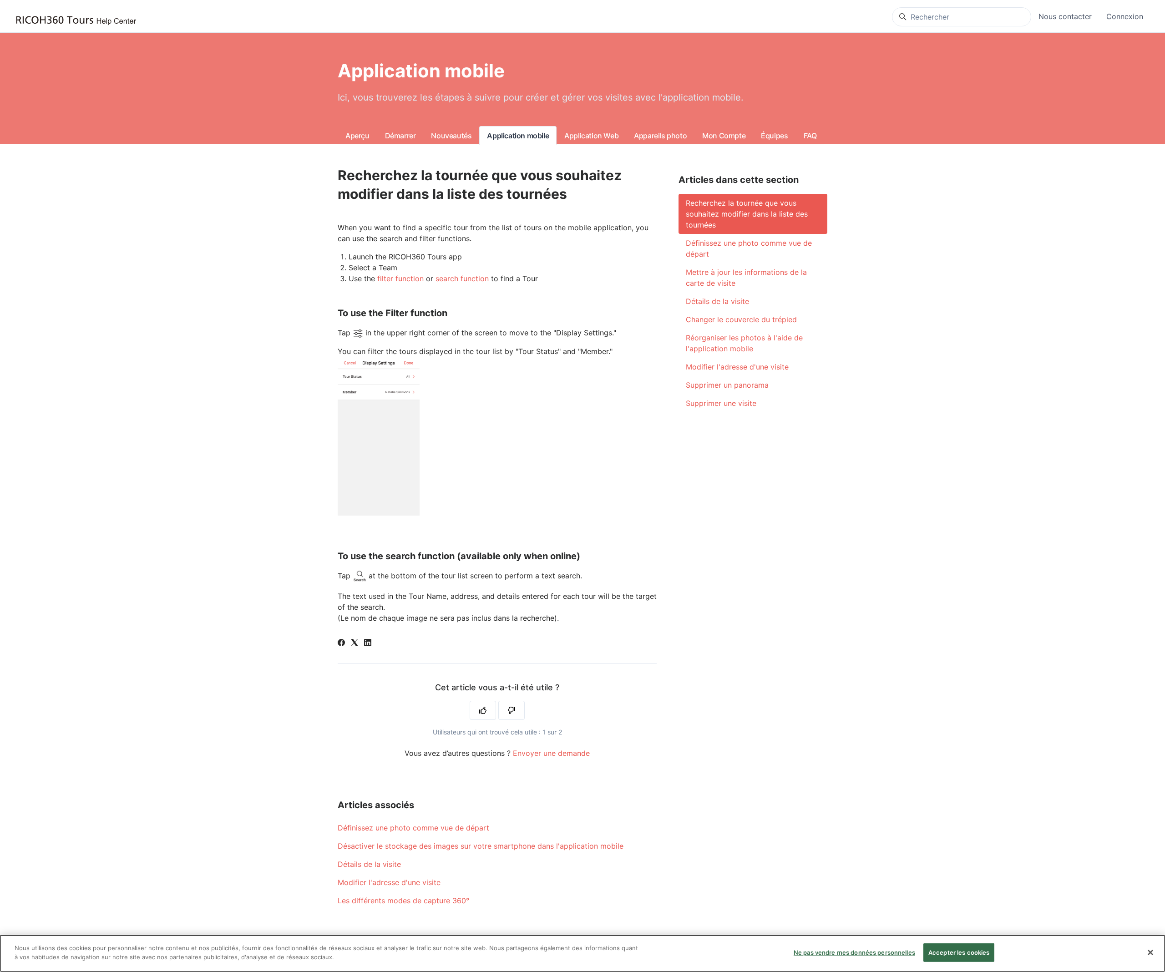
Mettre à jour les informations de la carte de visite (746, 278)
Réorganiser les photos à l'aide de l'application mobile (744, 343)
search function (462, 278)
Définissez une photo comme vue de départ (413, 827)
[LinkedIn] (367, 643)
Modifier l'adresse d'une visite (389, 882)
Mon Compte (723, 135)
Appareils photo (660, 135)
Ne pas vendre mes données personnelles (854, 952)
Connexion (1124, 16)
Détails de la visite (369, 864)
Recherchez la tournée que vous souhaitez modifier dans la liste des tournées (747, 213)
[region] (582, 953)
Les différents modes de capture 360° (403, 900)
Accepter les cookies (959, 952)
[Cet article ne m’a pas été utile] (511, 710)
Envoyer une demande (551, 753)
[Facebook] (341, 643)
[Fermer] (1150, 952)
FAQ (810, 135)
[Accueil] (76, 21)
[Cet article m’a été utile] (483, 710)
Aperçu (357, 135)
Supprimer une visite (721, 403)
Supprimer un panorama (727, 385)
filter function (400, 278)
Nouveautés (451, 135)
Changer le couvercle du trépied (741, 319)
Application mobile (518, 135)
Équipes (774, 135)
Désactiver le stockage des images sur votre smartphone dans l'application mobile (480, 845)
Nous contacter (1065, 16)
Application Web (591, 135)
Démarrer (400, 135)
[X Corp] (354, 643)
